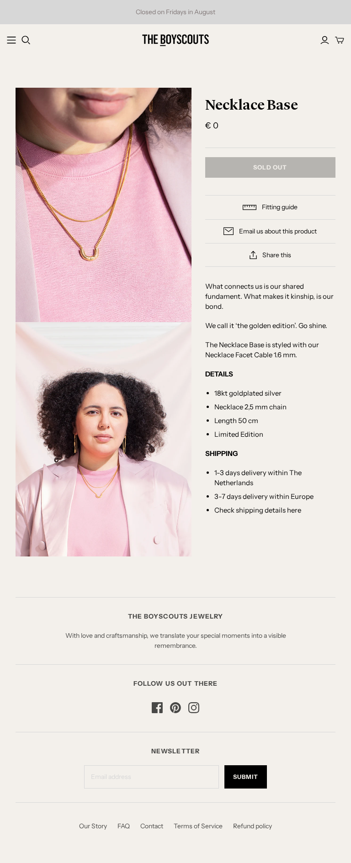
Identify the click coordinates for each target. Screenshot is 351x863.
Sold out (270, 167)
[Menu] (11, 40)
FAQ (123, 826)
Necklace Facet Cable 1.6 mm (250, 354)
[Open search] (26, 40)
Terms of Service (198, 826)
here (294, 510)
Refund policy (252, 826)
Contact (151, 826)
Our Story (93, 826)
